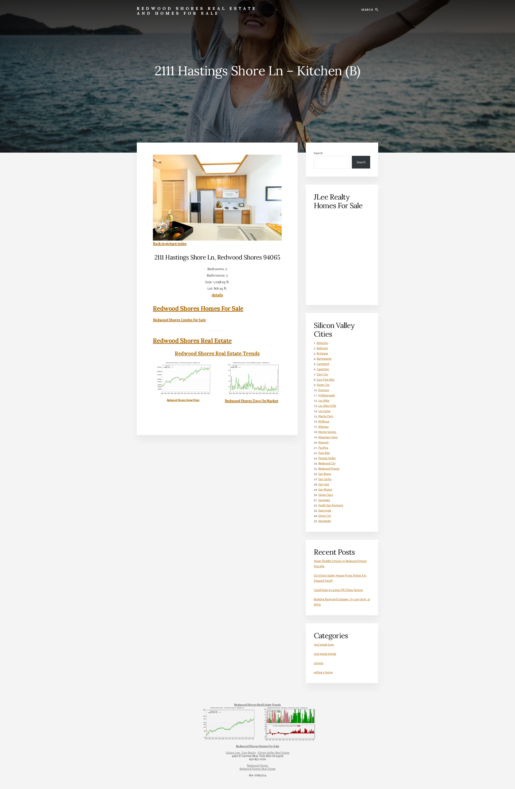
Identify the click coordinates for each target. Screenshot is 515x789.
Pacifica (323, 447)
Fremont (323, 390)
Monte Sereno (327, 432)
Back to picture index (169, 244)
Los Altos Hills (327, 405)
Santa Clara (325, 494)
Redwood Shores (329, 468)
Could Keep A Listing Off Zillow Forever (338, 590)
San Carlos (325, 479)
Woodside (324, 521)
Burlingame (324, 358)
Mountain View (328, 437)
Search (318, 153)
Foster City (323, 385)
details (217, 295)
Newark (323, 442)
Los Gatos (324, 411)
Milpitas (323, 426)
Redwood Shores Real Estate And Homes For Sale (197, 11)
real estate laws (324, 644)
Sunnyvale (324, 510)
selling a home (323, 672)
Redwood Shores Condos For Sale (179, 320)
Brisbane (322, 353)
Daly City (322, 374)
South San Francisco (330, 505)
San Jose (323, 484)
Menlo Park (325, 416)
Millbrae (323, 421)
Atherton (322, 343)
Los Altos (324, 400)
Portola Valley (327, 458)
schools (318, 663)
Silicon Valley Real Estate (273, 752)
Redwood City (327, 463)
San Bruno (324, 474)
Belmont (322, 348)
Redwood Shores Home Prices (183, 400)
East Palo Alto (325, 379)
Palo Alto (324, 453)
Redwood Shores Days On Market (251, 401)
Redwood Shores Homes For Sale (198, 308)
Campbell (323, 364)
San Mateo (325, 489)
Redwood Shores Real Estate (192, 340)
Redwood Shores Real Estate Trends (217, 353)
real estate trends (325, 654)
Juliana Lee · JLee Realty (241, 752)
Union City (324, 515)
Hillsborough (326, 395)
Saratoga (324, 500)
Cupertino (323, 369)
